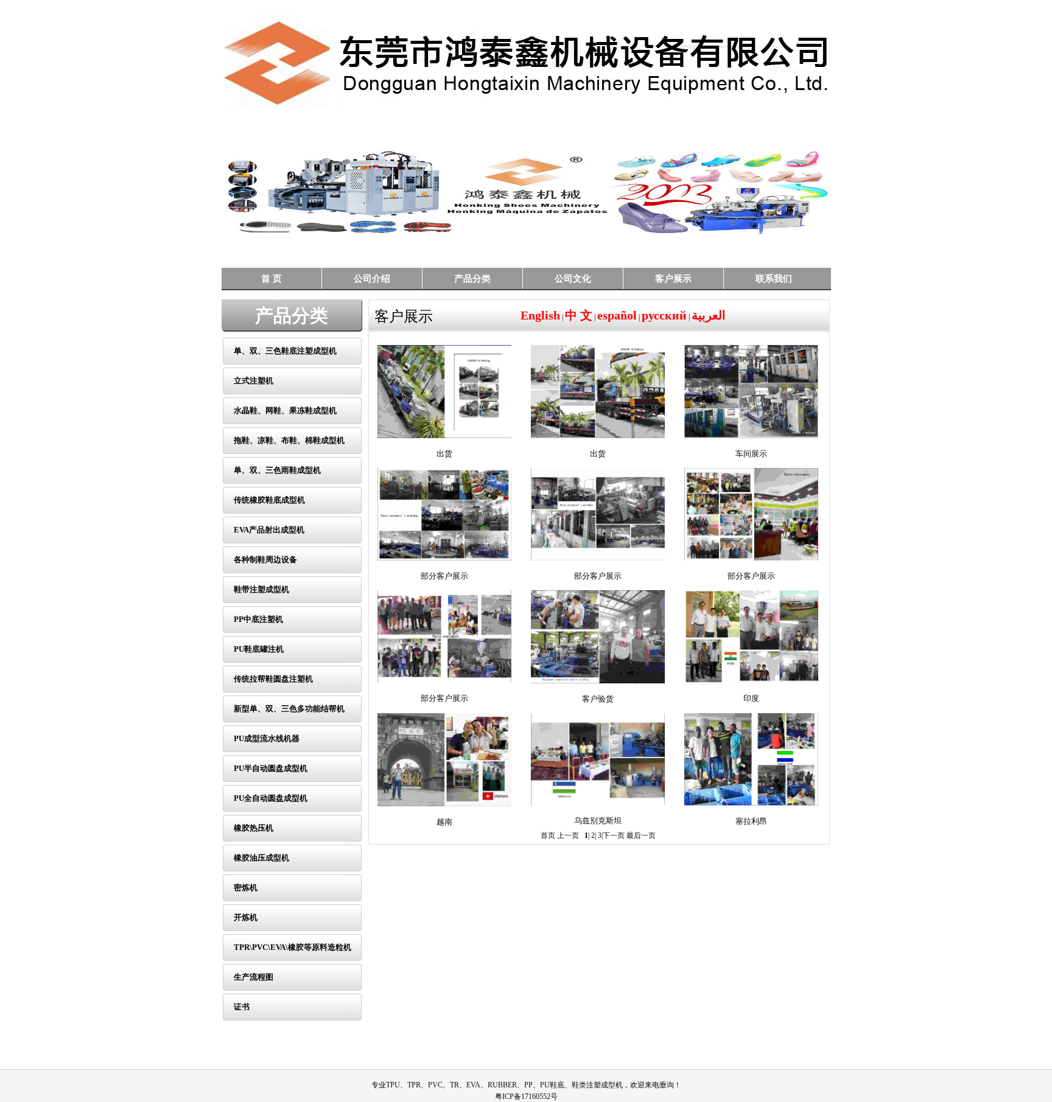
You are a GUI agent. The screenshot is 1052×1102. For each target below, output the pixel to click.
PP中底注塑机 (258, 619)
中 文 (578, 315)
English (540, 315)
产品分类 (472, 279)
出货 (444, 453)
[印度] (751, 634)
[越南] (444, 757)
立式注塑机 (253, 380)
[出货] (444, 389)
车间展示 (751, 453)
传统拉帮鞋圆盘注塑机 (273, 678)
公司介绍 (372, 279)
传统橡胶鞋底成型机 (269, 499)
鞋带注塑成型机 (261, 589)
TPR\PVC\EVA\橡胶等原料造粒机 (292, 947)
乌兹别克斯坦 (598, 820)
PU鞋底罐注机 (259, 649)
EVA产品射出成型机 (269, 529)
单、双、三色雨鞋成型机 (277, 470)
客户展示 (673, 279)
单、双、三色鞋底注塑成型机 (285, 350)
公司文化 (573, 279)
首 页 (271, 279)
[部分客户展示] (444, 511)
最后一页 (641, 835)
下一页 (614, 835)
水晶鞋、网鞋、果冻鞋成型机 (285, 410)
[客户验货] (598, 634)
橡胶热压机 (253, 827)
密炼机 (246, 887)
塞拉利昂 (751, 821)
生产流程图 (253, 977)
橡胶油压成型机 (261, 857)
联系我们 (774, 279)
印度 (751, 698)
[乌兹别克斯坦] (598, 757)
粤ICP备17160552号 (526, 1096)
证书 (242, 1006)
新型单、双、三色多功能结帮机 (289, 708)
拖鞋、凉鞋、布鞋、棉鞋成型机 (289, 440)
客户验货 (598, 698)
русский (664, 315)
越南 (444, 821)
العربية (709, 315)
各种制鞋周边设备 (265, 559)
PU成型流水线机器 (267, 738)
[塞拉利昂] (751, 757)
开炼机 (246, 917)
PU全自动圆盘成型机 (270, 798)
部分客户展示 (444, 576)
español (617, 315)
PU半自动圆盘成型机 (270, 768)
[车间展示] (751, 389)
